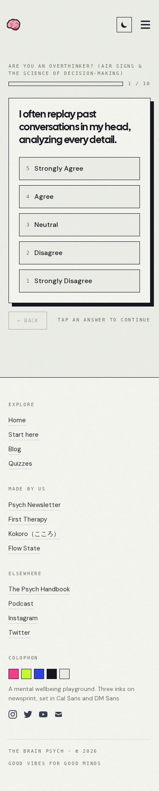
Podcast (20, 603)
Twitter (19, 632)
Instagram (23, 618)
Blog (14, 449)
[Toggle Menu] (145, 25)
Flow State (24, 548)
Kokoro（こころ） (34, 534)
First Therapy (27, 519)
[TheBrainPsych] (16, 25)
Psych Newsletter (34, 505)
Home (17, 420)
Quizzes (20, 463)
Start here (23, 434)
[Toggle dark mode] (124, 24)
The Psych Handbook (39, 589)
